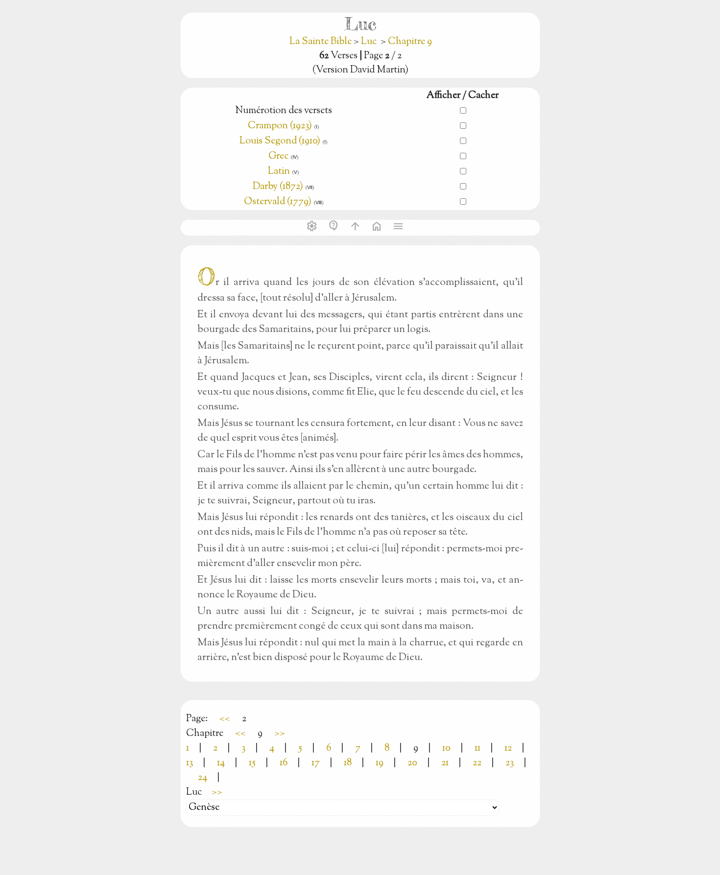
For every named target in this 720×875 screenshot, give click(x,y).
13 (189, 763)
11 (477, 748)
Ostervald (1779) (278, 202)
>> (279, 734)
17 (316, 763)
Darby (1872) (278, 187)
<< (224, 719)
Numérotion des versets (283, 111)
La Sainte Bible (321, 42)
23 (509, 763)
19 (380, 763)
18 (348, 763)
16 (284, 763)
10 (446, 748)
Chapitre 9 (410, 42)
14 (221, 763)
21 (445, 763)
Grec (278, 156)
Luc (369, 42)
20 (412, 763)
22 (477, 763)
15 (252, 763)
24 (202, 778)
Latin (279, 172)
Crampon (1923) (280, 126)
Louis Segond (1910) (281, 141)
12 (508, 748)
